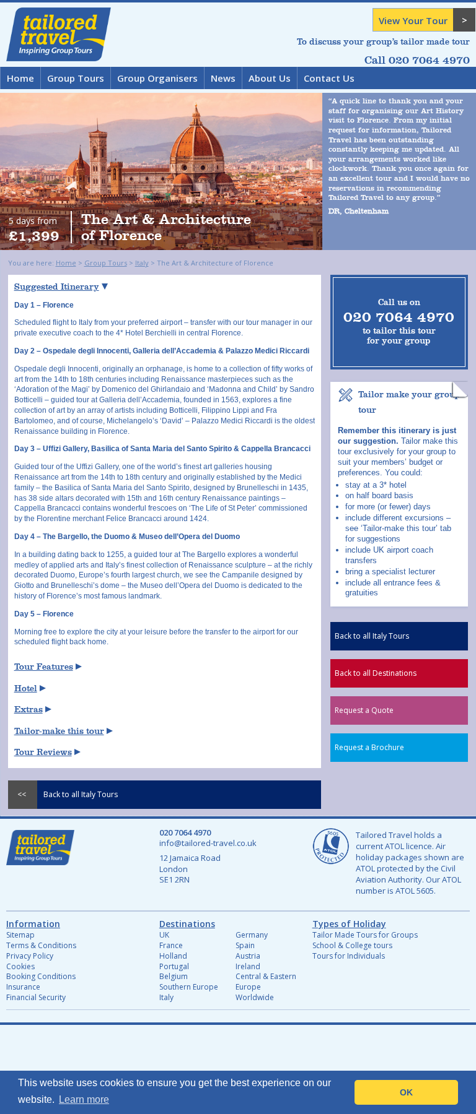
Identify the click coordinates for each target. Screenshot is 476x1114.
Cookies (20, 966)
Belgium (173, 976)
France (171, 945)
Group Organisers (157, 78)
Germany (252, 935)
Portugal (174, 966)
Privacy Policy (29, 956)
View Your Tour (413, 20)
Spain (245, 945)
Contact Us (329, 78)
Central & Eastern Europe (266, 981)
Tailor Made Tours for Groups (365, 935)
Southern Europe (188, 987)
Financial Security (36, 997)
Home (20, 78)
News (223, 78)
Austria (248, 956)
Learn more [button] (84, 1099)
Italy (142, 262)
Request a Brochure (369, 747)
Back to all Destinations (375, 673)
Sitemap (20, 935)
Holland (173, 956)
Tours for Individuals (348, 956)
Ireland (248, 966)
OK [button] (406, 1092)
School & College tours (352, 945)
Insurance (23, 987)
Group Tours (75, 78)
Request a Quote (364, 710)
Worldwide (255, 997)
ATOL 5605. (415, 890)
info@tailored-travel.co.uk (208, 842)
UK (164, 935)
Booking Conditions (41, 976)
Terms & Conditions (41, 945)
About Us (270, 78)
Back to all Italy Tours (372, 636)
